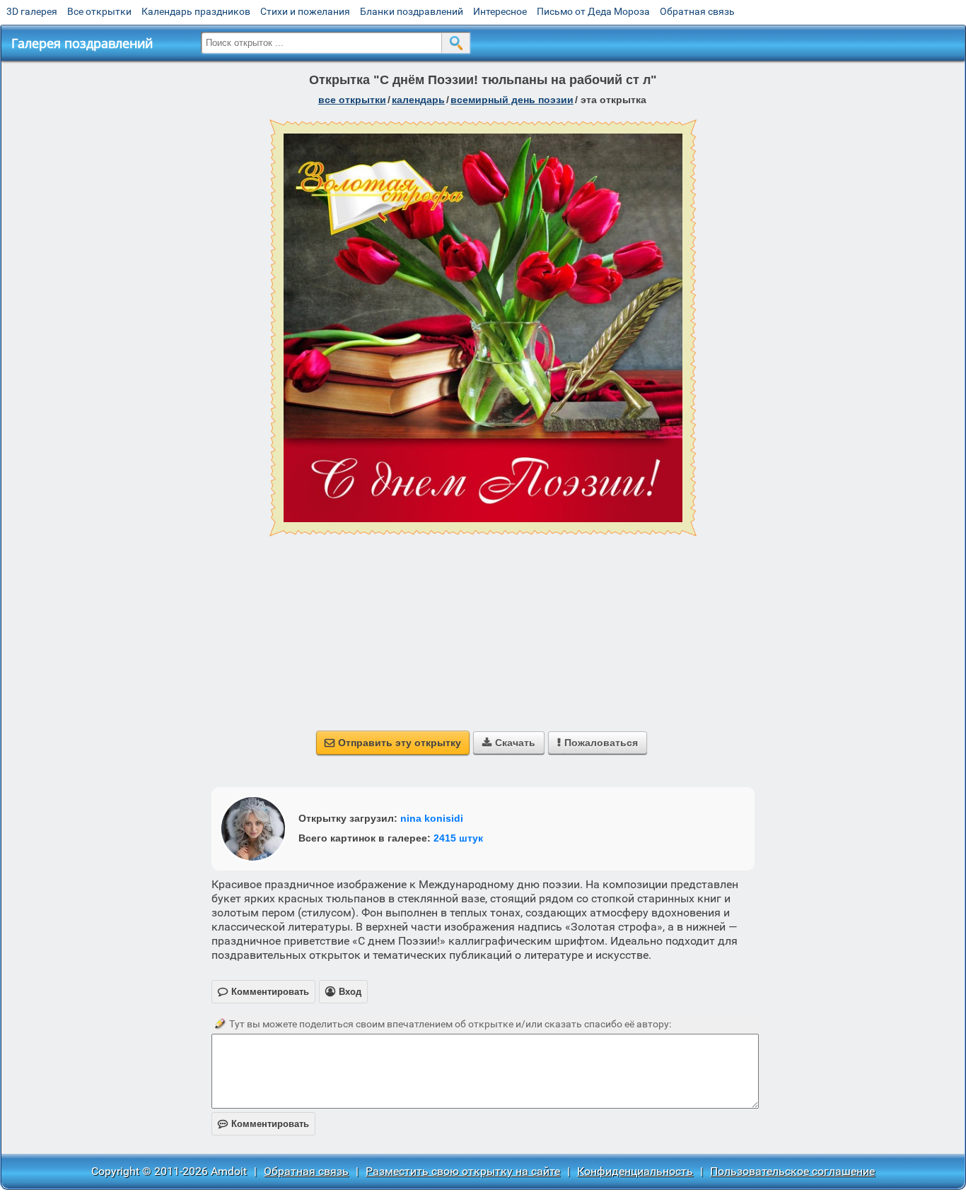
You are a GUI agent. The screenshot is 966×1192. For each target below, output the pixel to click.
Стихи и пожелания (305, 11)
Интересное (500, 11)
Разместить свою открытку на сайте (463, 1171)
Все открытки (99, 11)
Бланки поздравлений (411, 11)
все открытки (352, 99)
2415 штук (458, 838)
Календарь (418, 99)
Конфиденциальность (635, 1171)
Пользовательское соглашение (792, 1171)
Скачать (508, 742)
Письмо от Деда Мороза (593, 11)
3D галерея (31, 11)
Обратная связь (697, 11)
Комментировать (263, 1124)
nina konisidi (431, 818)
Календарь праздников (195, 11)
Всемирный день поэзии (512, 99)
